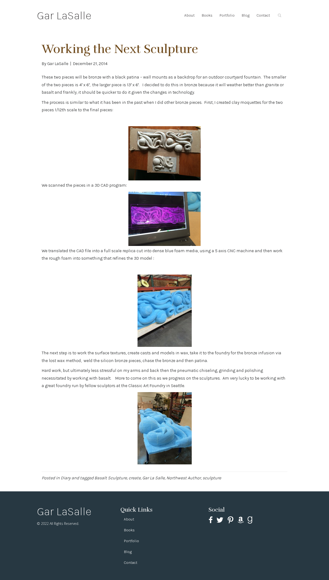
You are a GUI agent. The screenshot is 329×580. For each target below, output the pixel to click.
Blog (246, 15)
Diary (66, 478)
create (135, 478)
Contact (263, 15)
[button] (280, 15)
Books (207, 15)
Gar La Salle (153, 478)
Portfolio (227, 15)
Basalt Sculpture (110, 478)
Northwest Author (183, 478)
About (189, 15)
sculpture (212, 478)
